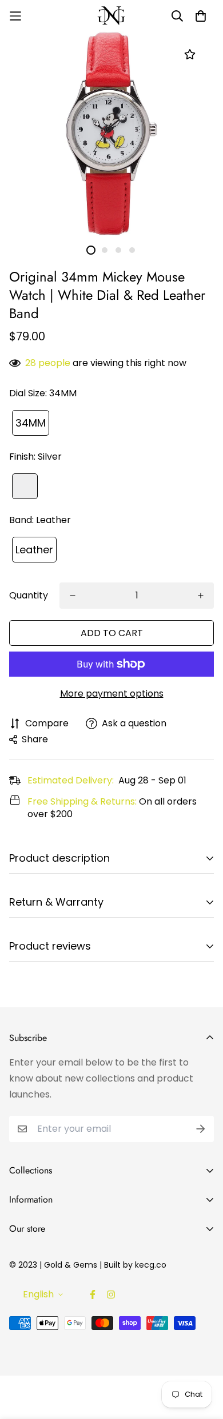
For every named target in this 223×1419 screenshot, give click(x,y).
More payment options (112, 693)
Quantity (28, 595)
